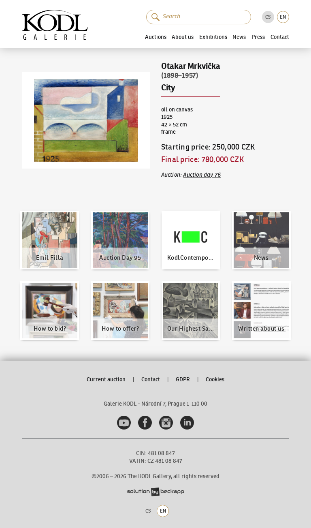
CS (268, 17)
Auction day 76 (202, 174)
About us (183, 37)
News (239, 37)
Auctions (155, 37)
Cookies (215, 379)
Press (258, 37)
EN (283, 17)
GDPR (183, 379)
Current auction (106, 379)
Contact (280, 37)
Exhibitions (213, 37)
